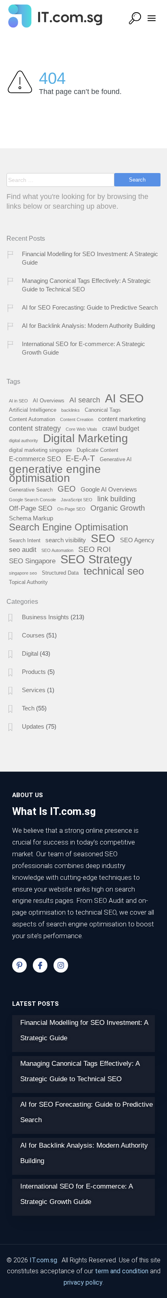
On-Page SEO (71, 509)
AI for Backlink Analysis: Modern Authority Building (88, 325)
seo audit (22, 550)
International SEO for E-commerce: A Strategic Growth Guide (83, 348)
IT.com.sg (43, 1260)
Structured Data (60, 573)
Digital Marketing (85, 439)
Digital (30, 653)
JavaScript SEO (76, 499)
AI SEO (124, 398)
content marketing (122, 419)
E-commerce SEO (35, 458)
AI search (84, 400)
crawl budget (120, 428)
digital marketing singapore (40, 450)
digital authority (23, 440)
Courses (33, 635)
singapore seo (23, 573)
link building (116, 499)
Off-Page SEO (30, 508)
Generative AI (116, 459)
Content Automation (32, 419)
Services (33, 689)
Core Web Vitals (81, 429)
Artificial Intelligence (32, 410)
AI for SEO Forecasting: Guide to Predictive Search (90, 307)
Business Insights (45, 617)
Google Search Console (32, 499)
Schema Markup (31, 518)
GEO (67, 489)
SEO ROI (94, 549)
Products (34, 671)
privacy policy (83, 1282)
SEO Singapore (32, 561)
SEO (103, 539)
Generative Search (31, 490)
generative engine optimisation (55, 474)
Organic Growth (117, 508)
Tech (28, 708)
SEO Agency (137, 540)
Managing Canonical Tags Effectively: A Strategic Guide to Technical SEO (86, 285)
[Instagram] (61, 965)
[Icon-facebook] (40, 965)
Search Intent (25, 540)
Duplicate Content (97, 450)
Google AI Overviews (109, 490)
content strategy (35, 428)
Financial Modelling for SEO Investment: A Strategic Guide (90, 258)
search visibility (65, 540)
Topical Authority (28, 582)
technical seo (114, 571)
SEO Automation (57, 550)
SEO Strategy (96, 560)
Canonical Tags (103, 410)
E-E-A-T (80, 458)
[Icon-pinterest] (19, 965)
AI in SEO (18, 400)
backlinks (70, 410)
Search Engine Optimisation (68, 527)
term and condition (121, 1271)
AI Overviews (48, 401)
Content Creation (76, 419)
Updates (33, 726)
